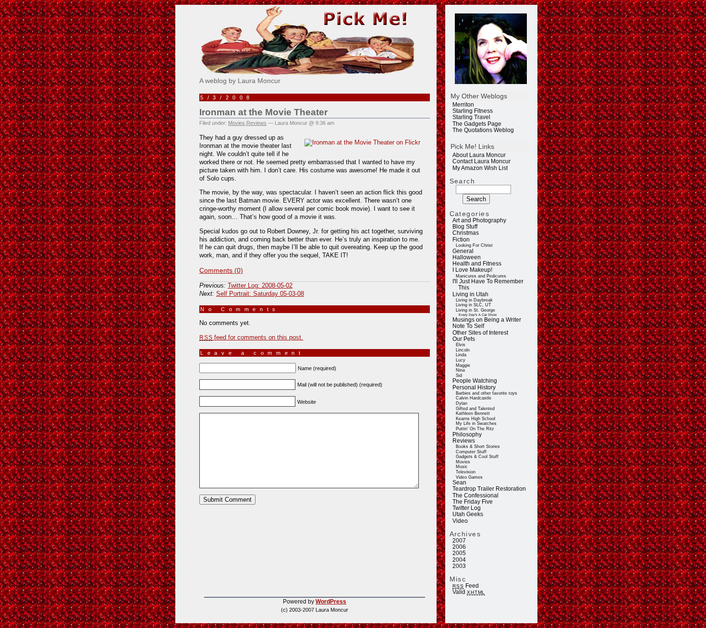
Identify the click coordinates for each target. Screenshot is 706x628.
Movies (463, 461)
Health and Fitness (476, 263)
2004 (459, 560)
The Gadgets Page (476, 124)
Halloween (466, 257)
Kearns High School (475, 418)
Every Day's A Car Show (478, 315)
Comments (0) (221, 270)
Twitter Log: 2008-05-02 (260, 285)
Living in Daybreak (474, 300)
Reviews (463, 441)
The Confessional (475, 495)
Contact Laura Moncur (481, 161)
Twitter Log (466, 508)
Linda (461, 354)
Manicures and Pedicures (481, 276)
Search (462, 181)
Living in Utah (470, 294)
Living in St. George (475, 310)
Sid (459, 375)
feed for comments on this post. (251, 337)
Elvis (460, 344)
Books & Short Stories (478, 446)
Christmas (465, 233)
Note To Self (468, 326)
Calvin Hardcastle (473, 398)
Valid (468, 592)
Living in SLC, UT (473, 304)
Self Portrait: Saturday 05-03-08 (260, 293)
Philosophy (467, 434)
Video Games (469, 477)
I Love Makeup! (472, 270)
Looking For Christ (474, 245)
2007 (459, 540)
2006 (459, 547)
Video (460, 521)
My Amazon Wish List (480, 168)
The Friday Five (472, 502)
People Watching (474, 381)
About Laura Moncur (479, 155)
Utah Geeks (467, 514)
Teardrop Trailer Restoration (489, 489)
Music (462, 466)
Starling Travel (471, 117)
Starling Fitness (472, 111)
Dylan (461, 403)
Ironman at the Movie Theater (263, 112)
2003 (459, 566)
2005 (459, 553)
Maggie (463, 365)
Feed (465, 586)
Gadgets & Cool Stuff (477, 456)
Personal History (474, 387)
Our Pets (463, 339)
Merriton (463, 105)
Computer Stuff (471, 451)
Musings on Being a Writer (486, 320)
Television (465, 472)
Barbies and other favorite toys (486, 393)
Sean (459, 482)
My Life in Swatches (476, 423)
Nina (460, 370)
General (463, 251)
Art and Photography (479, 220)
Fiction (461, 239)
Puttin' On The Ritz (475, 428)
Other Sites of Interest (480, 333)
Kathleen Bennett (473, 413)
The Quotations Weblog (483, 130)
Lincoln (463, 350)
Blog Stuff (464, 226)
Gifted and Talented (475, 408)
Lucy (460, 360)
